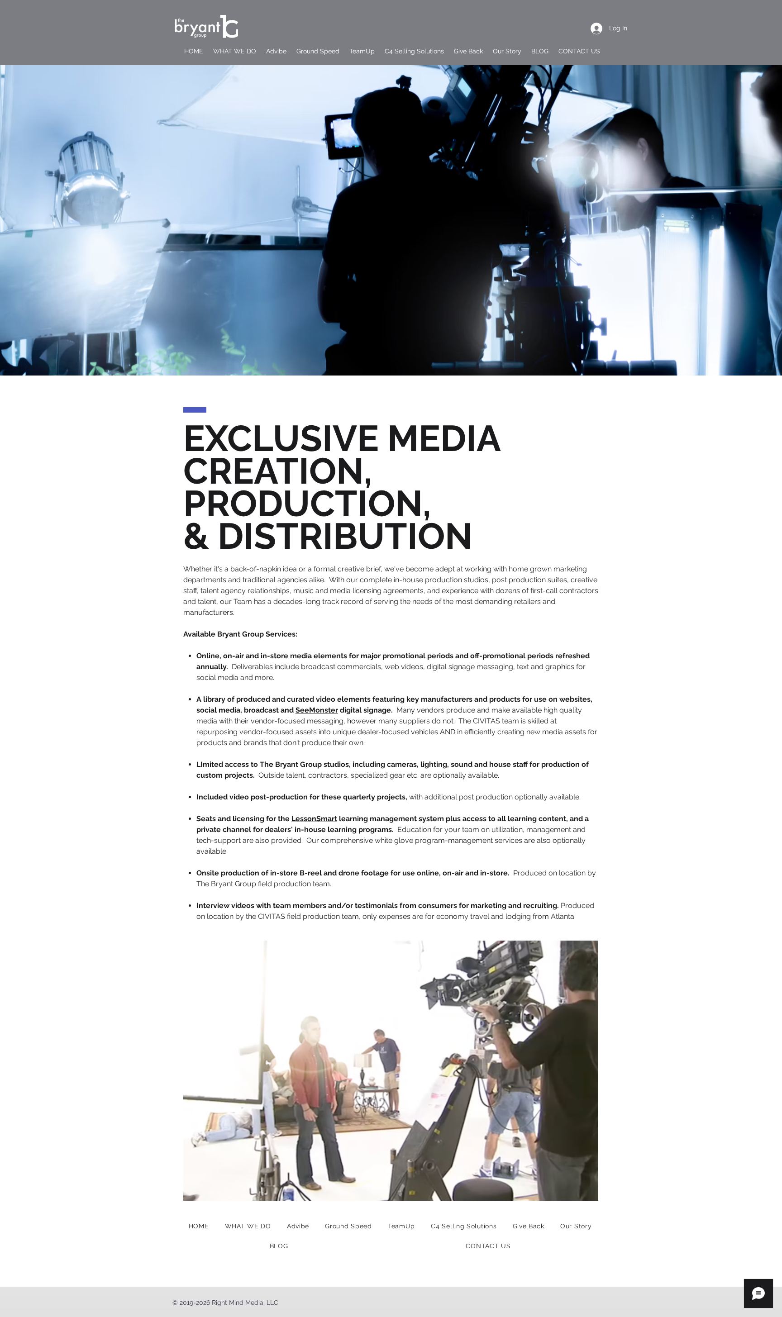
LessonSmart (314, 818)
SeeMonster (317, 710)
